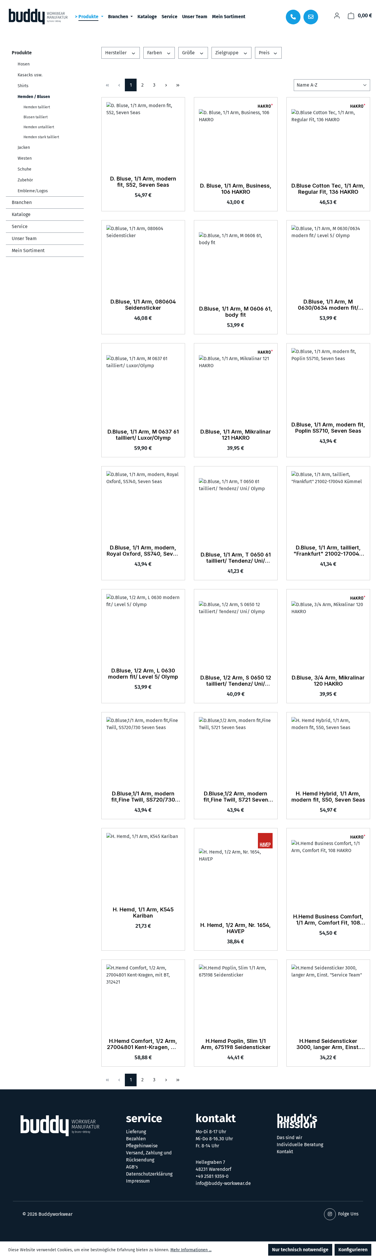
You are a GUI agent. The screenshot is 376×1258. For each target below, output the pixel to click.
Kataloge (21, 214)
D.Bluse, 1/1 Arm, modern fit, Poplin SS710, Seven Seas (328, 427)
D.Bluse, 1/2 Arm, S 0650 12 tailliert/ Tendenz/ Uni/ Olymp (235, 680)
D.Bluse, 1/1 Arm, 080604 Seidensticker (143, 305)
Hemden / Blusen (34, 96)
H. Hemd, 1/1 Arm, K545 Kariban (143, 912)
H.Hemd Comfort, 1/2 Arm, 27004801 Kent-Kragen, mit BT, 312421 (143, 1044)
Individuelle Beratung (300, 1144)
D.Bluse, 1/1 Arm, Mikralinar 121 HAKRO (235, 435)
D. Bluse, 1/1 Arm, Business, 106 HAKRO (235, 189)
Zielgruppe (227, 52)
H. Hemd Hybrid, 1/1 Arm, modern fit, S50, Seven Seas (328, 796)
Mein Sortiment (28, 250)
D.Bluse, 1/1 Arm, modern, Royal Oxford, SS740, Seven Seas (143, 550)
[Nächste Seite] (166, 85)
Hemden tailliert (37, 107)
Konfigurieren (352, 1249)
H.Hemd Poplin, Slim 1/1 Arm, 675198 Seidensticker (236, 1044)
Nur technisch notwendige (300, 1249)
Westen (25, 158)
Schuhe (24, 169)
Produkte (22, 52)
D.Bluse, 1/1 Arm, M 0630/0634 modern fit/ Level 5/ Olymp (328, 305)
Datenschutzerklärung (149, 1174)
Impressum (138, 1181)
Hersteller (116, 52)
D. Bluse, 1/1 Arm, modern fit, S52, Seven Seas (143, 182)
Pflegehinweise (142, 1146)
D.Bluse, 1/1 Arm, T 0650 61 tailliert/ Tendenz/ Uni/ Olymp (236, 558)
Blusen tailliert (36, 117)
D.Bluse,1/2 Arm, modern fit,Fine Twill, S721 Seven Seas (235, 796)
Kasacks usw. (30, 74)
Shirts (23, 85)
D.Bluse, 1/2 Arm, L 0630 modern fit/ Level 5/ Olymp (143, 673)
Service (20, 226)
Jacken (24, 147)
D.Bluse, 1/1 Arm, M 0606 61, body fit (235, 312)
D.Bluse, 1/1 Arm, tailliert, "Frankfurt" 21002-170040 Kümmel (328, 550)
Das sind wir (289, 1137)
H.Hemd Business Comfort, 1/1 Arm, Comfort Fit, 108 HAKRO (328, 919)
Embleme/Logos (33, 190)
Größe (189, 52)
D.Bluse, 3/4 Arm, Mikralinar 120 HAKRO (328, 680)
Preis (265, 52)
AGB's (132, 1167)
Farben (155, 52)
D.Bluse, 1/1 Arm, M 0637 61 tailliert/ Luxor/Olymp (143, 435)
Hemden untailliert (39, 127)
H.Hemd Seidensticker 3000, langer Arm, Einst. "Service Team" (328, 1044)
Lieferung (136, 1131)
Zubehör (25, 180)
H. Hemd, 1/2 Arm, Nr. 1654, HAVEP (235, 928)
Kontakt (285, 1151)
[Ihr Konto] (337, 15)
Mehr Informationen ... (191, 1249)
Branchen (22, 202)
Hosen (24, 64)
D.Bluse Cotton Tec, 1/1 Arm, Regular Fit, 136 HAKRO (328, 189)
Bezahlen (136, 1138)
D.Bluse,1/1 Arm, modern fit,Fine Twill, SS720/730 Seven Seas (143, 796)
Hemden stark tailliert (41, 137)
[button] (330, 1214)
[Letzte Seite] (178, 85)
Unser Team (24, 238)
